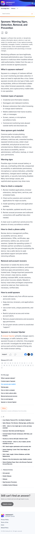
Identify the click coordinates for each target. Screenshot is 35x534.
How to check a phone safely (8, 393)
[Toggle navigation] (32, 3)
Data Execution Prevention (10, 482)
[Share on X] (28, 354)
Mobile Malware (7, 476)
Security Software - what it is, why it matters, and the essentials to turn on (17, 442)
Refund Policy (4, 527)
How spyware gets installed (8, 384)
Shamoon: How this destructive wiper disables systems (17, 459)
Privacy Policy (5, 519)
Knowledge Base (5, 8)
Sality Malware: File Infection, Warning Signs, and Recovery (18, 423)
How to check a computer (8, 390)
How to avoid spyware (7, 399)
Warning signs (4, 387)
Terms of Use (4, 522)
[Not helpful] (15, 354)
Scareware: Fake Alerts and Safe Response (14, 431)
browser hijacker (8, 336)
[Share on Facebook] (25, 354)
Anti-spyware (6, 473)
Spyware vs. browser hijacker (8, 402)
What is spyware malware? (8, 378)
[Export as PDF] (2, 32)
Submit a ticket (7, 504)
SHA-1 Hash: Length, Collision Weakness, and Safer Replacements (16, 455)
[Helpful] (10, 354)
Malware (5, 479)
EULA (2, 525)
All (2, 363)
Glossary (13, 8)
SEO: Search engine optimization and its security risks (17, 446)
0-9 (5, 363)
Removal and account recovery (9, 396)
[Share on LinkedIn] (32, 354)
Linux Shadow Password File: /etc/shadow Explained (16, 420)
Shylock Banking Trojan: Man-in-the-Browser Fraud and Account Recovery (17, 463)
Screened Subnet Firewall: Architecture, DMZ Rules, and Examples (17, 434)
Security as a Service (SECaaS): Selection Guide (15, 439)
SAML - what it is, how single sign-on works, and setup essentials (17, 427)
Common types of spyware (8, 381)
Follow (4, 408)
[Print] (6, 32)
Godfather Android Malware (10, 485)
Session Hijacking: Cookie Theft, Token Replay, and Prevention (16, 450)
